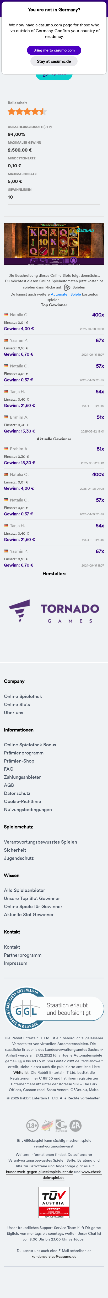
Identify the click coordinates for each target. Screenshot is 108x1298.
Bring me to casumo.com (54, 50)
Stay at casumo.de (54, 61)
